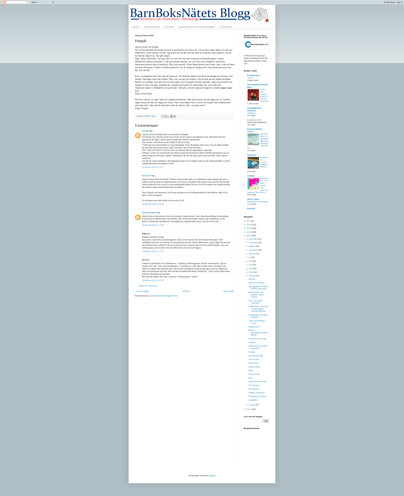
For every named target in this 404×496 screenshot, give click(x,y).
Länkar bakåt (254, 367)
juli (250, 257)
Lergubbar (253, 400)
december (253, 239)
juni (250, 261)
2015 (249, 221)
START (136, 27)
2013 (249, 228)
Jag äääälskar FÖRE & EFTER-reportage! (258, 287)
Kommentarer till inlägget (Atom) (164, 296)
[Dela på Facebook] (171, 116)
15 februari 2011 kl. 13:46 (153, 204)
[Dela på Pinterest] (174, 116)
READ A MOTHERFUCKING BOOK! (258, 332)
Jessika (145, 131)
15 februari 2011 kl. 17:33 (153, 251)
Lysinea (250, 78)
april (251, 268)
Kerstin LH (147, 176)
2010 (249, 409)
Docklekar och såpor (257, 396)
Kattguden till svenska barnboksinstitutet (264, 162)
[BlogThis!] (165, 116)
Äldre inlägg (228, 291)
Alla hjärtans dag (256, 356)
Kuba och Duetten (256, 283)
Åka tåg (252, 279)
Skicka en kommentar (148, 286)
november (253, 243)
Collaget (251, 176)
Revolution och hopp (257, 339)
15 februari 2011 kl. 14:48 (153, 225)
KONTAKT (169, 27)
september (253, 250)
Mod (250, 378)
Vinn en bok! (254, 359)
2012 (249, 232)
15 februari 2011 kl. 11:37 (153, 167)
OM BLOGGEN (151, 27)
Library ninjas (253, 199)
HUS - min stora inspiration (255, 302)
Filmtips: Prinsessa (257, 393)
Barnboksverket (254, 120)
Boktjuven (251, 155)
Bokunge (251, 208)
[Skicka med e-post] (162, 116)
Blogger (212, 476)
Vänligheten (251, 113)
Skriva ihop (253, 363)
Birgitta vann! (254, 327)
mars (251, 272)
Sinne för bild (254, 374)
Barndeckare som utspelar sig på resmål (256, 294)
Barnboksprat (253, 75)
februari (252, 276)
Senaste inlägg (142, 291)
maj (250, 265)
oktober (252, 246)
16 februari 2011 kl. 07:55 (153, 280)
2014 (249, 225)
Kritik (251, 370)
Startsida (186, 291)
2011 (249, 236)
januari (252, 405)
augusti (252, 254)
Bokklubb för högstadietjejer (257, 202)
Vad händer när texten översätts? (258, 347)
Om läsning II (254, 385)
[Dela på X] (168, 116)
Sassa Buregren (149, 213)
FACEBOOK (226, 27)
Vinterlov (252, 342)
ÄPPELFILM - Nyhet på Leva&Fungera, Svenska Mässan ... (258, 308)
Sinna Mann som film (258, 381)
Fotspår (252, 352)
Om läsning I (254, 389)
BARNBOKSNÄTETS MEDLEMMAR (197, 27)
